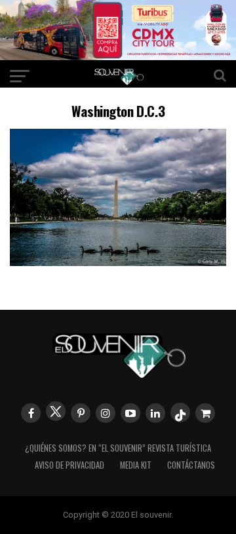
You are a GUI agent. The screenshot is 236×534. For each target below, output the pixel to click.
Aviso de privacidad (69, 465)
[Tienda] (205, 413)
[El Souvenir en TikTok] (180, 412)
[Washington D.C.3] (118, 261)
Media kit (135, 465)
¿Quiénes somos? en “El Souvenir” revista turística (118, 448)
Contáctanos (191, 465)
